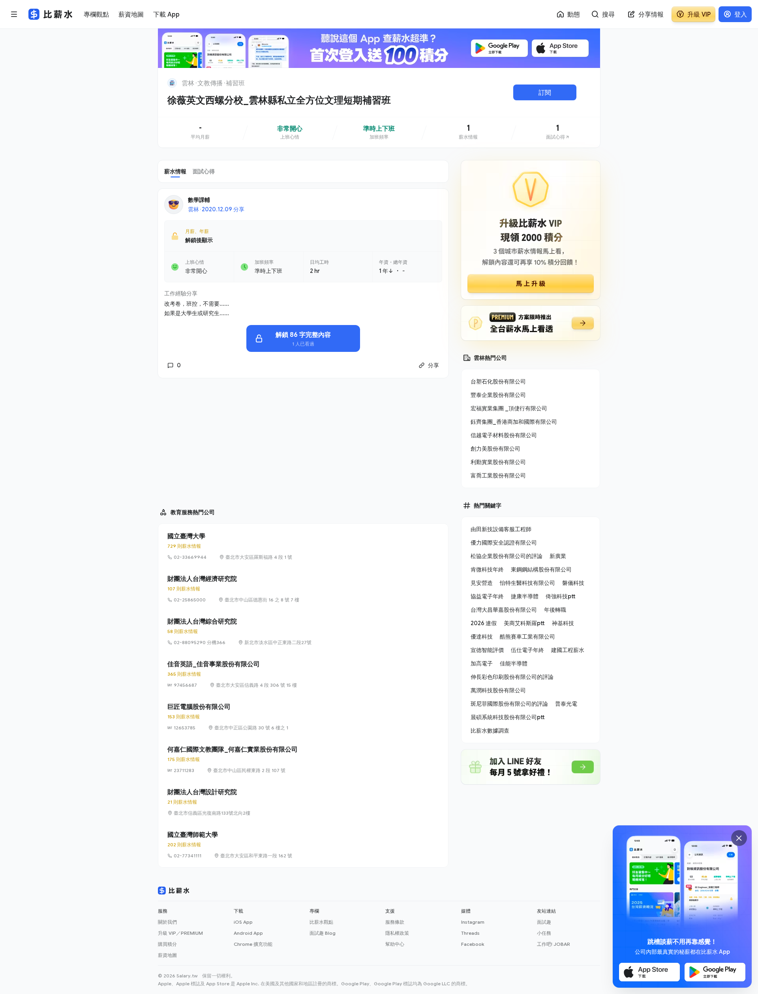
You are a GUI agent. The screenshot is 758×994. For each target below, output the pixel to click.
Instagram (472, 922)
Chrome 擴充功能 (253, 944)
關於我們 (167, 922)
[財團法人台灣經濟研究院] (303, 589)
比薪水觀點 (321, 922)
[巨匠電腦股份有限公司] (303, 717)
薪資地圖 (167, 955)
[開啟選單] (14, 14)
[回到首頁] (172, 83)
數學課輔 (199, 199)
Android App (248, 933)
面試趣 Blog (323, 933)
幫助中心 (394, 944)
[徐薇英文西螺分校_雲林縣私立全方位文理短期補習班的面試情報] (558, 132)
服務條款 (394, 922)
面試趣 (544, 922)
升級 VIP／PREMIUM (180, 933)
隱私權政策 (397, 933)
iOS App (243, 922)
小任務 (544, 933)
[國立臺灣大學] (303, 546)
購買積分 (167, 944)
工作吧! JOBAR (553, 944)
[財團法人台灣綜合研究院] (303, 631)
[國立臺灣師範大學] (303, 844)
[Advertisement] (303, 439)
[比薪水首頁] (174, 890)
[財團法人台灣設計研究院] (303, 802)
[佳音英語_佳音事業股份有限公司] (303, 674)
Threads (470, 933)
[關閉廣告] (739, 838)
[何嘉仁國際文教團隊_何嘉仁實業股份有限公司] (303, 759)
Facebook (472, 944)
